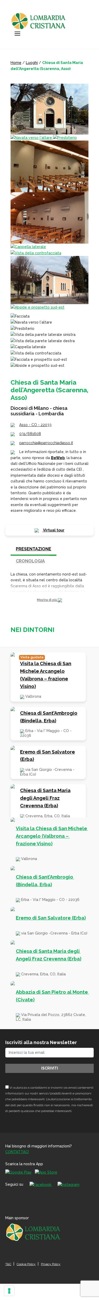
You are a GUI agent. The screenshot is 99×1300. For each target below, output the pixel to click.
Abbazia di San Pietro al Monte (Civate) (52, 995)
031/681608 (30, 434)
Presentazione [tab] (33, 548)
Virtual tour (53, 530)
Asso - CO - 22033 (35, 425)
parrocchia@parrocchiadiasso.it (46, 443)
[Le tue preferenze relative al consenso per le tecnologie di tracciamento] (9, 1291)
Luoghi (32, 63)
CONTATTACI (17, 1152)
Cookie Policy (26, 1264)
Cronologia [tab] (30, 560)
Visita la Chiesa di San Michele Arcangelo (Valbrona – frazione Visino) (45, 675)
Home (16, 63)
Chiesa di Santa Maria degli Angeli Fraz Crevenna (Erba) (45, 798)
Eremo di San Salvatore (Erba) (47, 755)
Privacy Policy (50, 1264)
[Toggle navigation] (17, 33)
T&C (8, 1264)
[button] (49, 600)
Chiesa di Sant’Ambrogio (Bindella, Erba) (48, 716)
